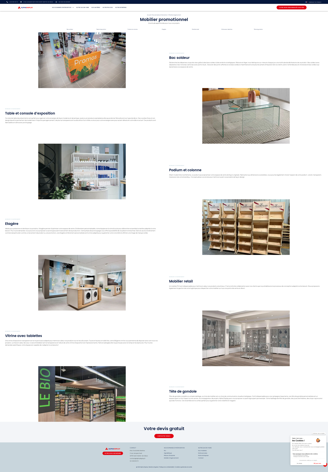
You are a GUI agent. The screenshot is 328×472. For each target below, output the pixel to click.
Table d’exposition (101, 29)
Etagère (164, 29)
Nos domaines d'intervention (174, 448)
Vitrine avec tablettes (226, 29)
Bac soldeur (70, 29)
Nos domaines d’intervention (62, 7)
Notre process (108, 7)
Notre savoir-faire (82, 7)
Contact (133, 448)
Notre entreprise (120, 7)
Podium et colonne (133, 29)
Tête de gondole (258, 29)
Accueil (149, 15)
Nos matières (95, 7)
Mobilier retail (195, 29)
